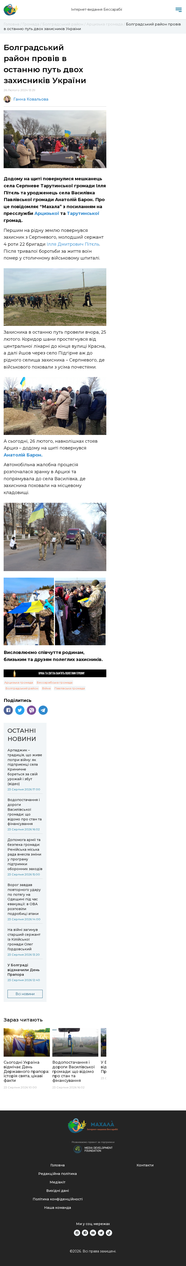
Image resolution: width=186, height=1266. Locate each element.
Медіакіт (57, 1182)
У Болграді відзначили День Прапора (23, 970)
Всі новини (25, 994)
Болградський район (22, 688)
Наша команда (57, 1207)
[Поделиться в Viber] (31, 710)
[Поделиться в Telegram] (43, 710)
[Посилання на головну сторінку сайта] (93, 1127)
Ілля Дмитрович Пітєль (73, 244)
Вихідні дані (57, 1190)
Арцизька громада (18, 682)
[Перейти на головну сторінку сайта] (11, 9)
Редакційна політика (57, 1174)
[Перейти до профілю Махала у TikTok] (109, 1233)
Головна (57, 1165)
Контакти (145, 1165)
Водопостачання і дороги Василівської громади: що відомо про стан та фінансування (25, 812)
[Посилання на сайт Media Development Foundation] (93, 1149)
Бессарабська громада (54, 682)
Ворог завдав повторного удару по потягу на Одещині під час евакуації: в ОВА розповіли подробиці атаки (24, 899)
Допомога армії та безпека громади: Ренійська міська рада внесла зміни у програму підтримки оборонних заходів (25, 854)
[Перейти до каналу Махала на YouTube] (93, 1233)
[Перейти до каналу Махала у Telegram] (101, 1233)
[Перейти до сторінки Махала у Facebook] (85, 1233)
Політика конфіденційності (58, 1199)
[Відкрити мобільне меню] (178, 10)
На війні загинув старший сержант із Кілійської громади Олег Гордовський (24, 939)
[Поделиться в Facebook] (8, 710)
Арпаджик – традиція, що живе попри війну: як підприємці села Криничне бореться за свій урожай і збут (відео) (25, 767)
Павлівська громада (69, 688)
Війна (46, 688)
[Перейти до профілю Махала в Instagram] (77, 1233)
